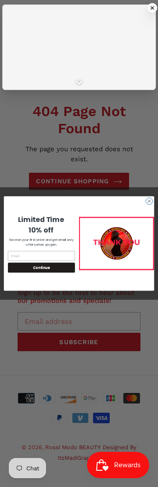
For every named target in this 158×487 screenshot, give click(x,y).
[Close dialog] (149, 201)
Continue (41, 267)
